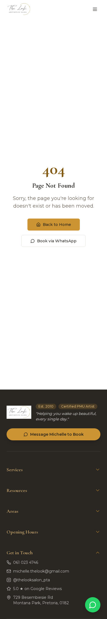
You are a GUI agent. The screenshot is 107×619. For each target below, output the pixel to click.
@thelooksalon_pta (31, 579)
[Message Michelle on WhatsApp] (92, 604)
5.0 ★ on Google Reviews (37, 588)
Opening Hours (22, 532)
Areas (12, 511)
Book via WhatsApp (57, 240)
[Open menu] (94, 9)
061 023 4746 (25, 562)
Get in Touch (20, 553)
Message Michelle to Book (57, 434)
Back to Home (57, 224)
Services (15, 470)
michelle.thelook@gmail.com (41, 571)
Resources (17, 490)
